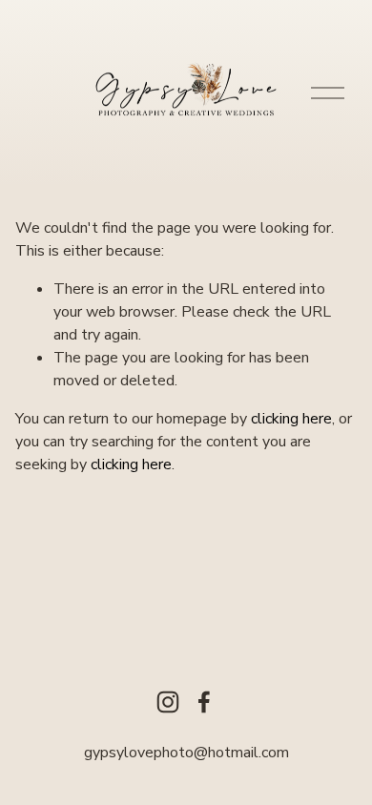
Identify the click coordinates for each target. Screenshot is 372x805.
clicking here (291, 418)
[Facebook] (204, 702)
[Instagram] (167, 702)
